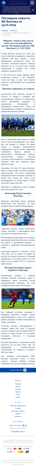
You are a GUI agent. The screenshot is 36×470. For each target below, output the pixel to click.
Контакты (18, 416)
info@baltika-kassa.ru (18, 431)
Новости (18, 392)
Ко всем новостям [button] (16, 370)
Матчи (18, 386)
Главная (18, 384)
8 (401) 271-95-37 (18, 2)
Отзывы (18, 408)
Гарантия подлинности (18, 406)
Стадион (18, 389)
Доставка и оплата (18, 411)
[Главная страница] (3, 3)
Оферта (18, 414)
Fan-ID (18, 397)
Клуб (18, 394)
